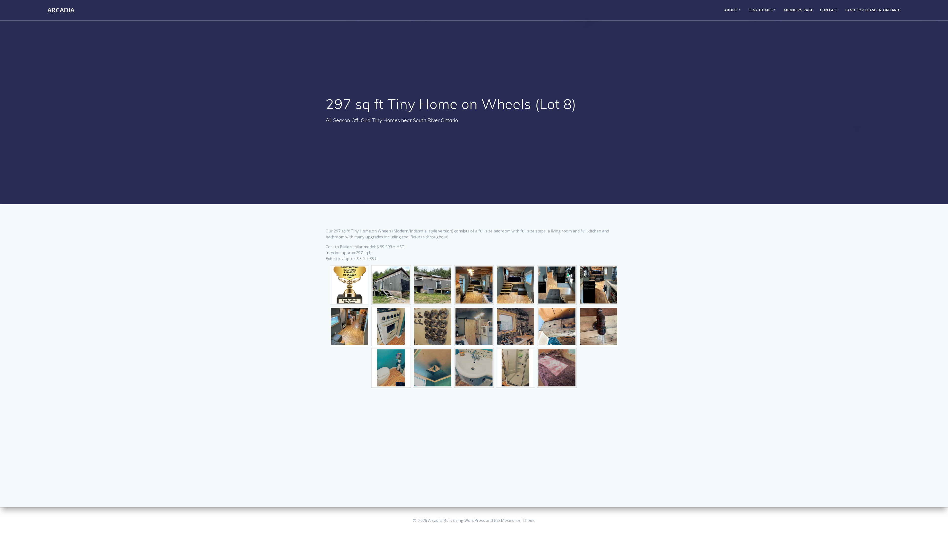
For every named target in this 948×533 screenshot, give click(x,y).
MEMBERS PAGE (798, 10)
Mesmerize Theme (518, 520)
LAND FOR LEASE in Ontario (873, 10)
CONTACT (829, 10)
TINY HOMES (761, 10)
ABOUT (731, 10)
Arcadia (61, 10)
